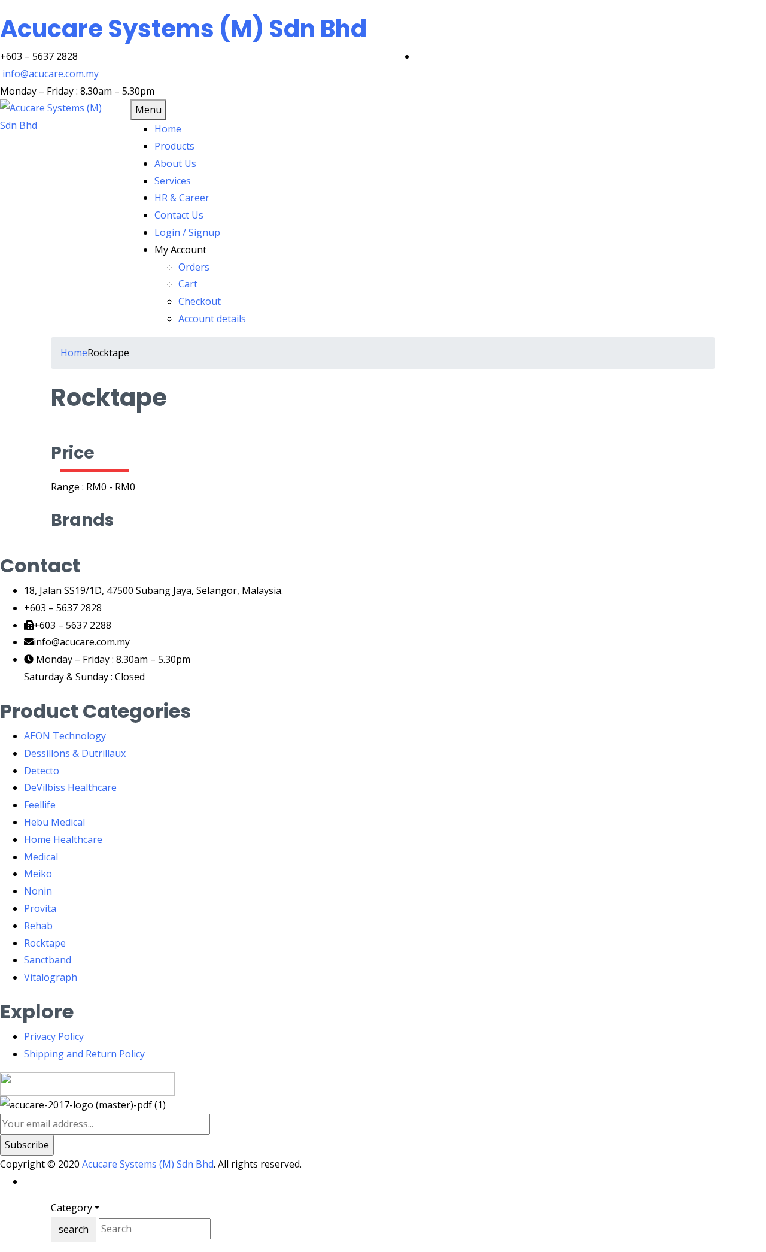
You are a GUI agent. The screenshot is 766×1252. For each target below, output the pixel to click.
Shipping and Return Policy (84, 1053)
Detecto (41, 770)
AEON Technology (65, 735)
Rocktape (45, 943)
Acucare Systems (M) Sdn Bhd (183, 29)
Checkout (199, 301)
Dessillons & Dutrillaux (75, 753)
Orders (193, 267)
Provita (40, 908)
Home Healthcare (63, 839)
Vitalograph (50, 977)
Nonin (38, 891)
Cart (187, 283)
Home (73, 352)
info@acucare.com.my (50, 73)
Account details (212, 318)
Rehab (38, 925)
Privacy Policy (54, 1036)
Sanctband (47, 959)
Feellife (40, 804)
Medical (41, 856)
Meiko (38, 873)
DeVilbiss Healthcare (70, 787)
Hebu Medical (54, 822)
